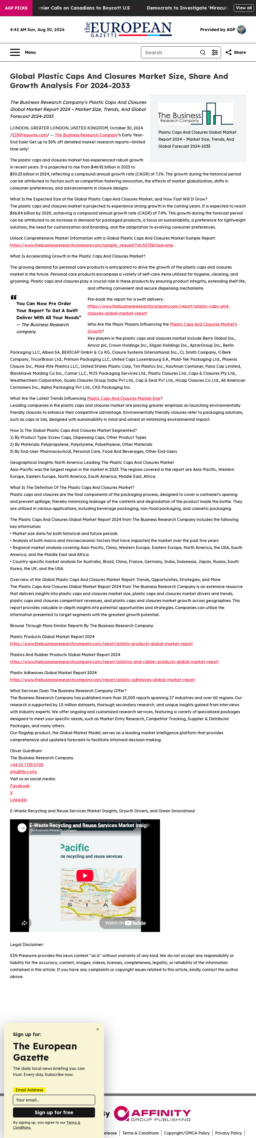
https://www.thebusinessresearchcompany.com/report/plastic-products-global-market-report (101, 643)
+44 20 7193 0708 (27, 764)
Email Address (29, 1089)
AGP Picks (16, 8)
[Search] (203, 52)
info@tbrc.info (23, 771)
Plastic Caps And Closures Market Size (123, 398)
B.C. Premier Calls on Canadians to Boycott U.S (76, 8)
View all (244, 7)
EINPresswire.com (29, 134)
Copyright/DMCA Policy (187, 1132)
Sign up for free (54, 1112)
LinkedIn (18, 799)
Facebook (20, 785)
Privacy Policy (228, 1132)
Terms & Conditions (140, 1132)
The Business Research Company (86, 134)
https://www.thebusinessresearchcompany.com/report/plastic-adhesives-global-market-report (102, 679)
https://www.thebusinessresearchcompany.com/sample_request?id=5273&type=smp (91, 245)
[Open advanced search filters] (215, 52)
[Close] (97, 1029)
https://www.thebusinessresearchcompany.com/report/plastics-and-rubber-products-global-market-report (114, 661)
